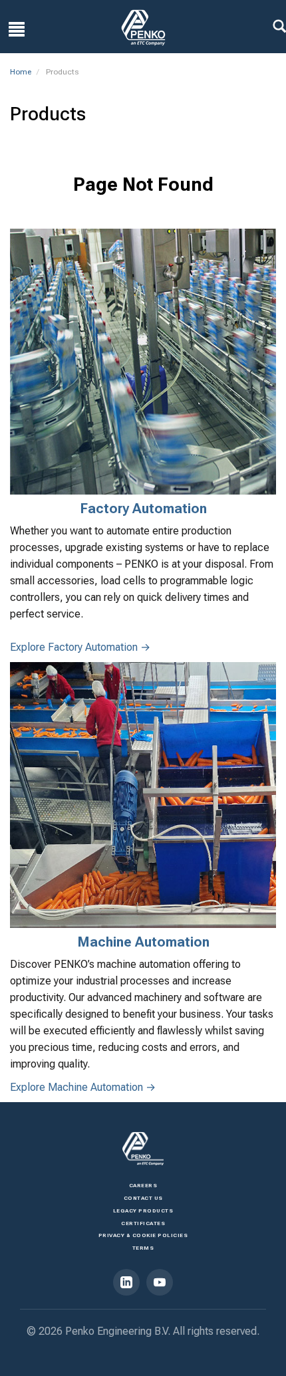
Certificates (143, 1223)
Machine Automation (143, 942)
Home (20, 71)
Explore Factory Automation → (80, 647)
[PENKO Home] (143, 27)
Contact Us (143, 1198)
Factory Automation (143, 508)
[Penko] (142, 1148)
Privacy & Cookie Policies (143, 1235)
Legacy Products (143, 1211)
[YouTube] (159, 1282)
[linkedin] (126, 1282)
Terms (143, 1248)
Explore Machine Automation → (83, 1087)
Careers (143, 1186)
